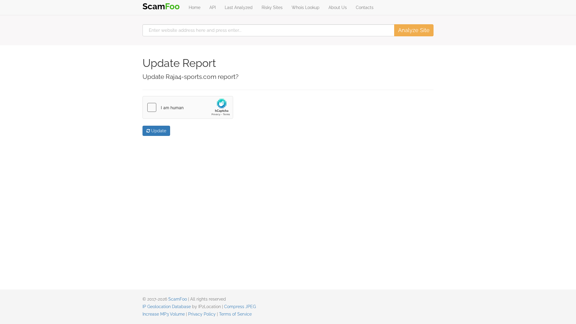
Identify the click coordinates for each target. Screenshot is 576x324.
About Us (337, 7)
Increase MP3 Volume (163, 314)
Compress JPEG (240, 306)
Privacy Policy (202, 314)
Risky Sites (272, 7)
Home (194, 7)
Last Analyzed (239, 7)
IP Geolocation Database (166, 306)
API (212, 7)
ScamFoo (177, 299)
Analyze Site (414, 30)
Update (158, 130)
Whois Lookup (306, 7)
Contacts (365, 7)
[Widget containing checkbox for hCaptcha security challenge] (187, 107)
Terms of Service (235, 314)
